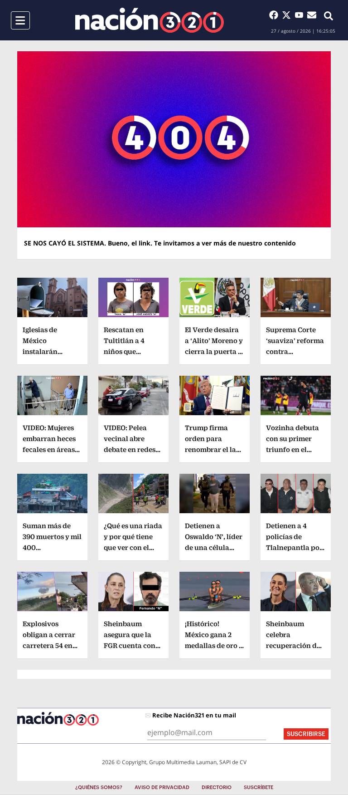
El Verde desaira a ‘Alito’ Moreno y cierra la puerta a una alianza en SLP (214, 351)
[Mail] (311, 15)
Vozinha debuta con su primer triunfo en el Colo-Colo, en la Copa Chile (292, 449)
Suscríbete (258, 787)
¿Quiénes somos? (98, 787)
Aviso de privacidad (162, 787)
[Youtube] (301, 15)
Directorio (217, 787)
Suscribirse (306, 734)
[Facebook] (275, 15)
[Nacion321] (149, 20)
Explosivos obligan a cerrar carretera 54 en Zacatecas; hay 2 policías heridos (50, 645)
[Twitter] (288, 15)
